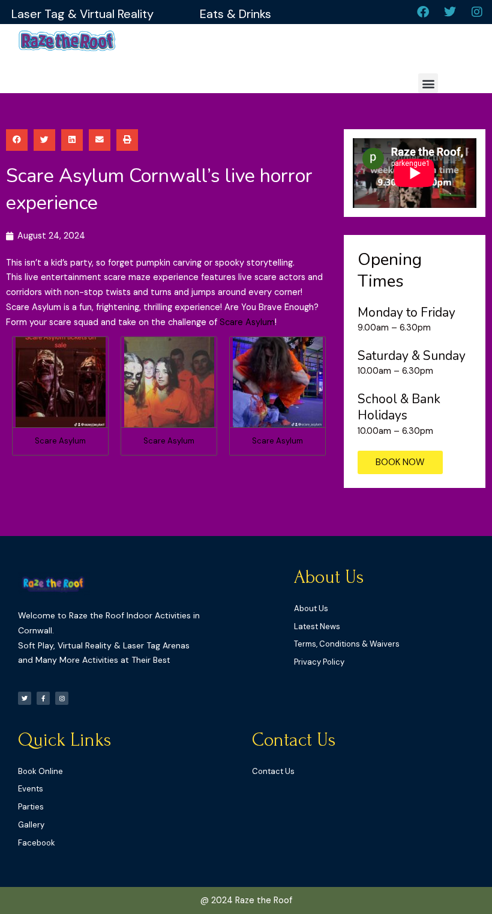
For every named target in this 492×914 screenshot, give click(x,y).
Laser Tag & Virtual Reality (82, 14)
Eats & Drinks (235, 14)
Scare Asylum (247, 322)
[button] (428, 83)
